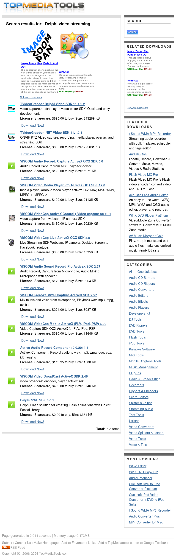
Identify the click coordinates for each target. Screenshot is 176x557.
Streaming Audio (141, 408)
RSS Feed (17, 547)
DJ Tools (135, 319)
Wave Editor (137, 466)
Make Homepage (46, 542)
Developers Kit (139, 313)
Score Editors (138, 397)
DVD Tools (136, 331)
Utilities (134, 420)
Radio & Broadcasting (144, 379)
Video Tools (137, 438)
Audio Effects (138, 301)
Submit (7, 542)
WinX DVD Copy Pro (143, 472)
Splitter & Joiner (140, 402)
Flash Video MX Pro (143, 174)
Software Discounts (31, 97)
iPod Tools (136, 343)
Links (92, 542)
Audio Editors (138, 295)
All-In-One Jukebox (143, 271)
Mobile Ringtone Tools (145, 361)
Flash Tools (137, 337)
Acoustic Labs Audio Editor (148, 195)
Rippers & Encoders (143, 391)
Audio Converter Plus (144, 516)
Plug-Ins (135, 373)
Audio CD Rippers (142, 283)
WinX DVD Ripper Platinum (148, 215)
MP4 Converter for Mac (146, 522)
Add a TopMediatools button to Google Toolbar (132, 542)
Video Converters (141, 426)
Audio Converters (141, 289)
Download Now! (32, 125)
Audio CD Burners (142, 277)
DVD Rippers (138, 325)
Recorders (136, 385)
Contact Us (23, 542)
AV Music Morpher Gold (146, 235)
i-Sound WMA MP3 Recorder (150, 133)
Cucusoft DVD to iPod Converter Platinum (144, 486)
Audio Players (139, 307)
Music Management (143, 367)
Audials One (138, 154)
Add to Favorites (73, 542)
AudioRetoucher (140, 478)
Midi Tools (136, 355)
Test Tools (136, 414)
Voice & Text (138, 444)
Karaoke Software (142, 349)
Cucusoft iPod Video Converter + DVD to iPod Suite (147, 499)
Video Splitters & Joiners (146, 432)
